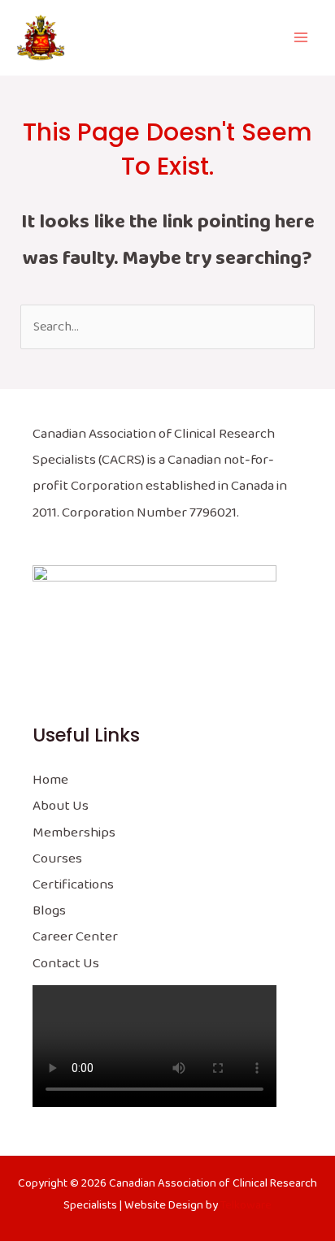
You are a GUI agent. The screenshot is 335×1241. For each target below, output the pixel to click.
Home (50, 780)
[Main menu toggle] (300, 37)
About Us (61, 806)
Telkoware (246, 1205)
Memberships (74, 832)
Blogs (49, 910)
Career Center (75, 936)
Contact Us (66, 963)
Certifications (73, 884)
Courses (57, 858)
